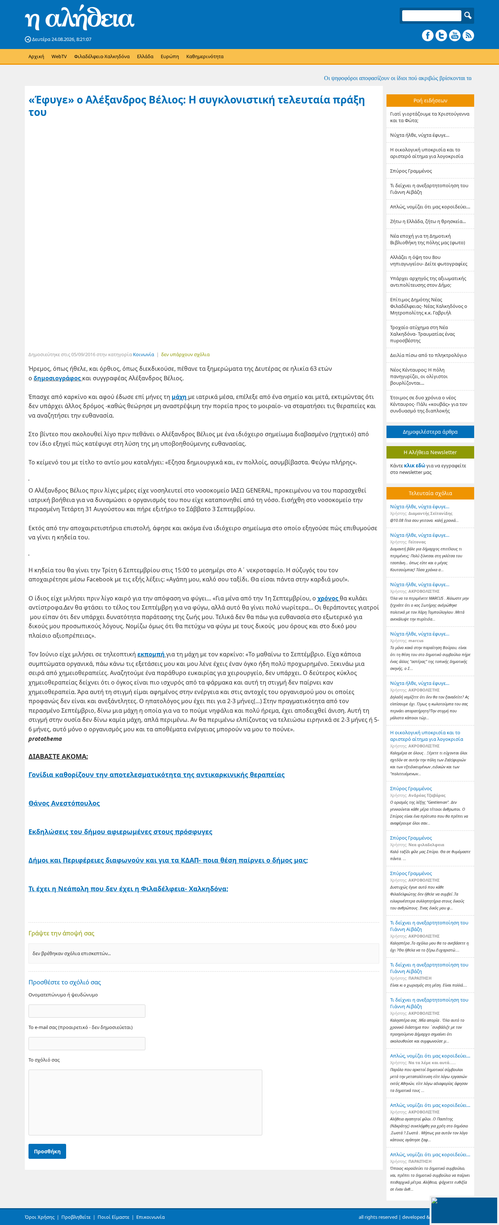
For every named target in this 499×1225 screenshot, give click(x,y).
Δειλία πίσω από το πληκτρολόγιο (428, 355)
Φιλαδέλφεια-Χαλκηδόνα (102, 56)
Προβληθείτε (76, 1217)
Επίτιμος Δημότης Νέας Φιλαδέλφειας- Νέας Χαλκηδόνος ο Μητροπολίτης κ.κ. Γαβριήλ (428, 306)
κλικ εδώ (414, 465)
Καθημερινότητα (205, 56)
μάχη (180, 397)
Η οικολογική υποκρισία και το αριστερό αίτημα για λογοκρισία (426, 152)
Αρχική (36, 56)
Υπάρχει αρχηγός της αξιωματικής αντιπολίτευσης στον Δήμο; (428, 281)
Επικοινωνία (150, 1217)
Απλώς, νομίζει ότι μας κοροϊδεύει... (430, 206)
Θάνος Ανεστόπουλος (64, 803)
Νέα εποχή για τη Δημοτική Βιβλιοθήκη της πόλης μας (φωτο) (427, 239)
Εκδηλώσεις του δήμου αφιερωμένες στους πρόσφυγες (120, 831)
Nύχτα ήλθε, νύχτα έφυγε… (419, 135)
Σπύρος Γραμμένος (411, 170)
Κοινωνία (143, 354)
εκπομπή (151, 654)
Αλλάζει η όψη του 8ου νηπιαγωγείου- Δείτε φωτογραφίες (428, 260)
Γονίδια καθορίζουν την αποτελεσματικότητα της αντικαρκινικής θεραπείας (156, 774)
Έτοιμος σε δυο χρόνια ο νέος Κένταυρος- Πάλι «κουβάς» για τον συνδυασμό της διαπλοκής (428, 404)
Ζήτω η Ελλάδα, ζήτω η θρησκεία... (428, 221)
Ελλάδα (145, 56)
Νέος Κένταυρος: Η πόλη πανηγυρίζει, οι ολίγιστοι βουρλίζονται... (419, 376)
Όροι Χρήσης (39, 1217)
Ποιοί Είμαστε (113, 1217)
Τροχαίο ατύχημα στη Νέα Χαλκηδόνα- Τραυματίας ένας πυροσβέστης (422, 334)
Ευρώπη (170, 56)
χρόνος (328, 598)
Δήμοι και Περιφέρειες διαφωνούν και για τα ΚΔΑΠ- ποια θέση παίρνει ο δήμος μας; (168, 860)
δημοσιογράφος (58, 378)
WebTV (59, 56)
